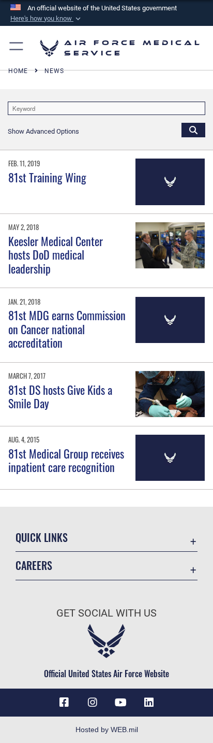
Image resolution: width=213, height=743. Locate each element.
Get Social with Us (106, 613)
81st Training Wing (47, 177)
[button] (46, 18)
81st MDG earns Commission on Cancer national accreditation (67, 329)
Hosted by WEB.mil (106, 729)
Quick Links (42, 537)
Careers (34, 565)
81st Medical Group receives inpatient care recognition (66, 460)
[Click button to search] (193, 129)
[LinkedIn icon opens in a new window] (149, 702)
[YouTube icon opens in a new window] (120, 702)
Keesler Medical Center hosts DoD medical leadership (55, 255)
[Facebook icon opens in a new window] (64, 702)
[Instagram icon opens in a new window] (92, 702)
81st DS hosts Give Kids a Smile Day (60, 396)
